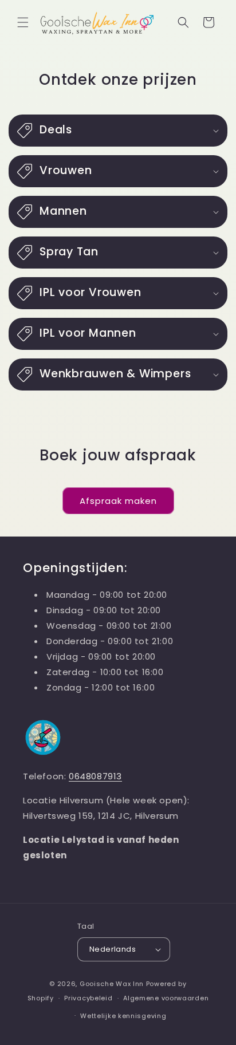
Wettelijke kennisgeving (123, 1015)
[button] (23, 22)
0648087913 (95, 776)
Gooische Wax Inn (112, 983)
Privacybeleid (88, 998)
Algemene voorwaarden (166, 998)
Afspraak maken (118, 501)
